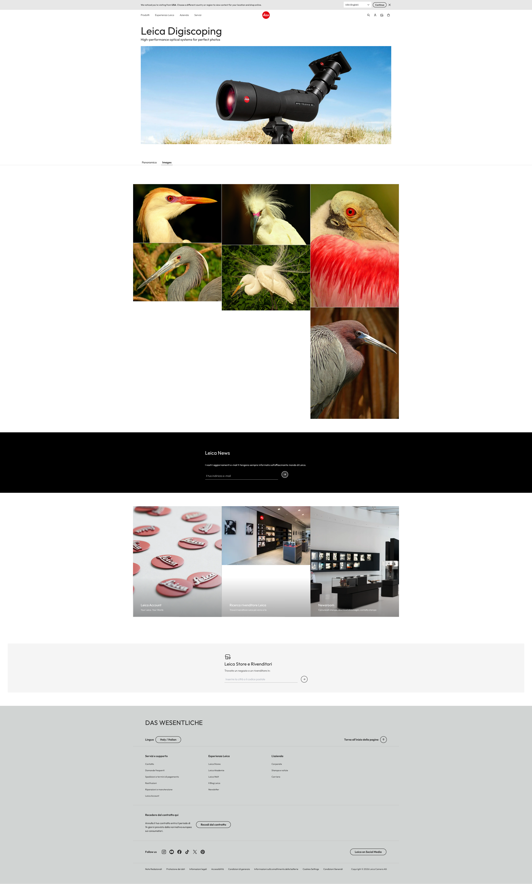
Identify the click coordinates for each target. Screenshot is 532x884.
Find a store (382, 15)
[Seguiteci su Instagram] (164, 852)
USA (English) (352, 4)
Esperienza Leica (164, 15)
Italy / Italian (168, 739)
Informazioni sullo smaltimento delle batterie (276, 869)
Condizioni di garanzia (239, 869)
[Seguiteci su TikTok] (187, 852)
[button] (383, 739)
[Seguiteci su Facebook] (179, 852)
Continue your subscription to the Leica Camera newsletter (285, 474)
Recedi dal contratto (213, 824)
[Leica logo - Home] (266, 15)
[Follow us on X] (195, 852)
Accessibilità (217, 869)
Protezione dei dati (175, 869)
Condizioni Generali (333, 869)
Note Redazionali (153, 869)
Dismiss (389, 5)
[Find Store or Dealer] (304, 679)
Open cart (388, 15)
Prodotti (145, 15)
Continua (379, 4)
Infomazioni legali (198, 869)
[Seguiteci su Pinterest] (202, 852)
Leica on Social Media (368, 852)
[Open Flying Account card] (375, 15)
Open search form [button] (368, 15)
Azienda (184, 15)
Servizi (197, 15)
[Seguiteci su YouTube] (171, 852)
